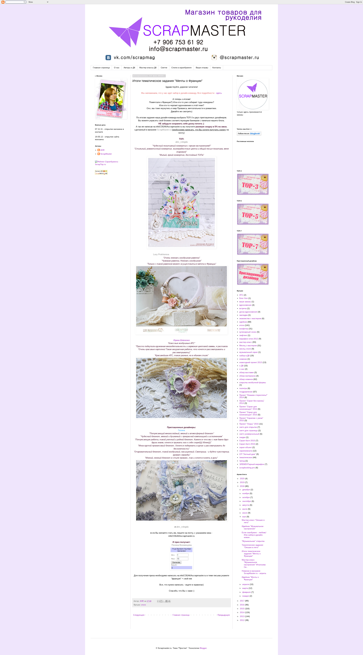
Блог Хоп (243, 298)
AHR (142, 601)
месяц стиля (245, 349)
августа (246, 505)
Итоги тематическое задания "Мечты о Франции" (251, 553)
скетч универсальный (249, 434)
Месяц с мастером (248, 345)
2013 (242, 616)
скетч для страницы (248, 430)
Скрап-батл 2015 (247, 440)
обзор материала (247, 376)
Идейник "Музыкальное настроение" (252, 527)
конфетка (243, 329)
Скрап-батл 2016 (247, 444)
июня (245, 513)
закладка (243, 315)
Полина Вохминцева (182, 545)
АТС (241, 295)
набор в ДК (244, 355)
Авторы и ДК (129, 67)
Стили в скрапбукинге (181, 67)
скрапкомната (245, 451)
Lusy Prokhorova (161, 254)
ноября (246, 493)
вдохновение (245, 305)
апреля (246, 584)
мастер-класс (245, 342)
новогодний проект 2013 (250, 362)
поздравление (246, 392)
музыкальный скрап (248, 352)
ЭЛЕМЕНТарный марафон (251, 464)
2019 (242, 482)
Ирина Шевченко (181, 340)
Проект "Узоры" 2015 (249, 424)
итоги (143, 605)
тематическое (245, 457)
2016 (242, 605)
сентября (247, 501)
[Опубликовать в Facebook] (166, 601)
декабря (246, 489)
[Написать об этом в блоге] (161, 601)
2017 (242, 601)
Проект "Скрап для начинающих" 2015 (248, 413)
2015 (242, 608)
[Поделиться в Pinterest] (169, 601)
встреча (243, 308)
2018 (242, 486)
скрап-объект (245, 447)
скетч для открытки (248, 427)
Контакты (216, 67)
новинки (243, 359)
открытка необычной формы (252, 382)
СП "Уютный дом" (247, 454)
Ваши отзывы (202, 67)
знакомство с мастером (250, 318)
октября (246, 497)
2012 (242, 620)
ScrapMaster (106, 154)
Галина (181, 430)
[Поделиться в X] (163, 601)
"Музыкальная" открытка (253, 541)
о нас (241, 369)
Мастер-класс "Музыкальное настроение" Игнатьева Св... (254, 563)
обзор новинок (246, 379)
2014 (242, 612)
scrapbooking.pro (247, 467)
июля (245, 509)
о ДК (241, 365)
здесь (219, 93)
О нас (116, 67)
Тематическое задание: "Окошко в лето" (253, 546)
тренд (242, 461)
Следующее (138, 615)
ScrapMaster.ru (164, 129)
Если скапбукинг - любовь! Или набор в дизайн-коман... (254, 534)
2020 (242, 478)
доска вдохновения (248, 312)
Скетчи (164, 67)
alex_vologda (181, 142)
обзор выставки (246, 372)
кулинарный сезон (247, 332)
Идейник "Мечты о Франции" (250, 578)
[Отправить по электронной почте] (158, 601)
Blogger (203, 648)
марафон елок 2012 (248, 339)
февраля (246, 592)
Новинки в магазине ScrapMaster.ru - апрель (254, 572)
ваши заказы (245, 301)
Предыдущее (224, 615)
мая (244, 516)
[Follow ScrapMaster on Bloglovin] (249, 135)
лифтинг (243, 335)
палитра (243, 388)
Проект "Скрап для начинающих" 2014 (248, 407)
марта (245, 588)
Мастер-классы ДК (148, 67)
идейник (243, 322)
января (246, 596)
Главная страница (101, 67)
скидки (242, 437)
